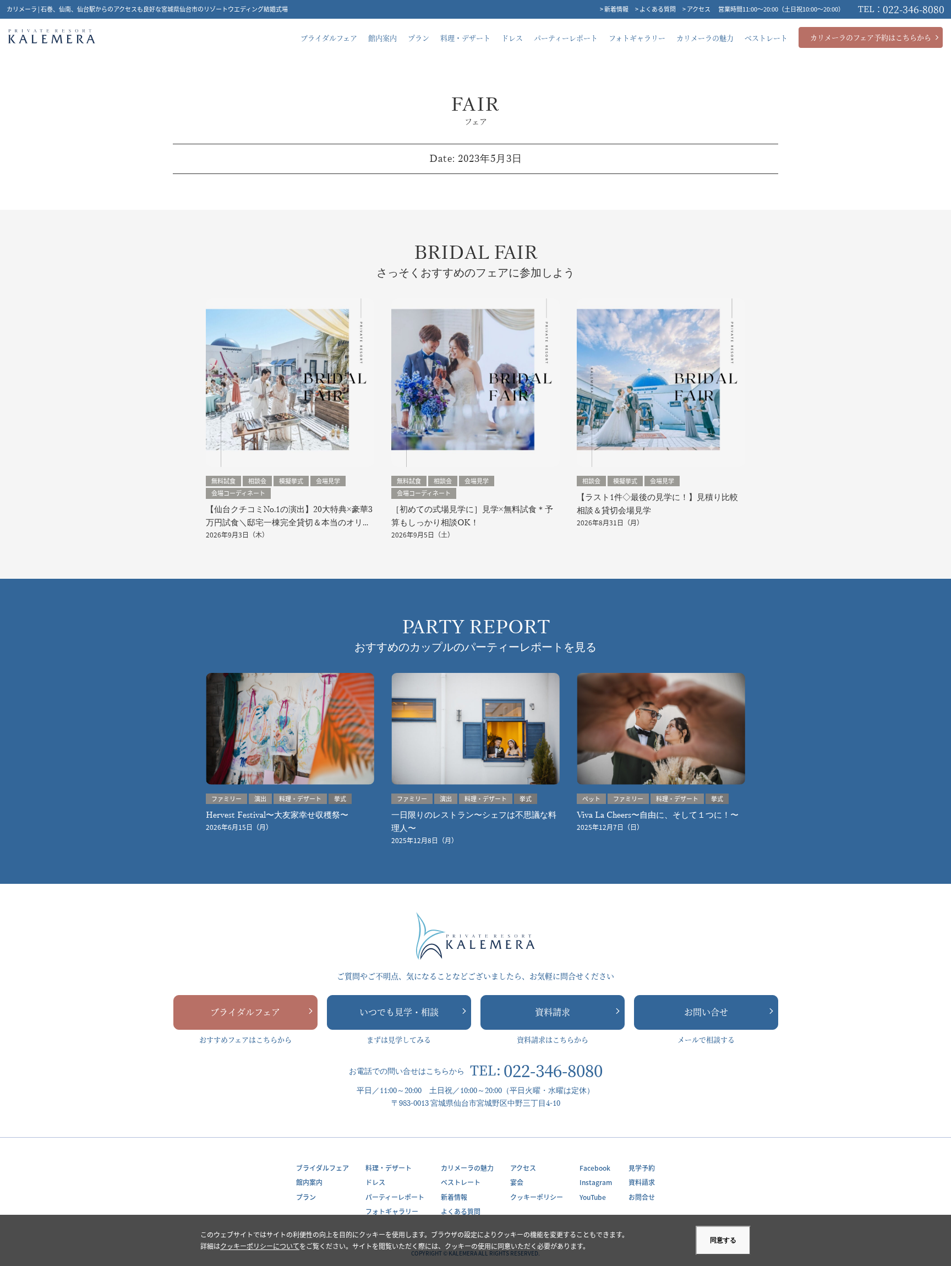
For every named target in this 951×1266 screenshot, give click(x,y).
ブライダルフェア (245, 1012)
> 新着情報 (614, 8)
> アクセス (696, 8)
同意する (723, 1240)
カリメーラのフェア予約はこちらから (870, 37)
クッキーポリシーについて (259, 1246)
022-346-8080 (901, 9)
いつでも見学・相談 (399, 1012)
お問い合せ (706, 1012)
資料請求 (552, 1012)
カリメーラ (51, 38)
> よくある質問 (655, 8)
